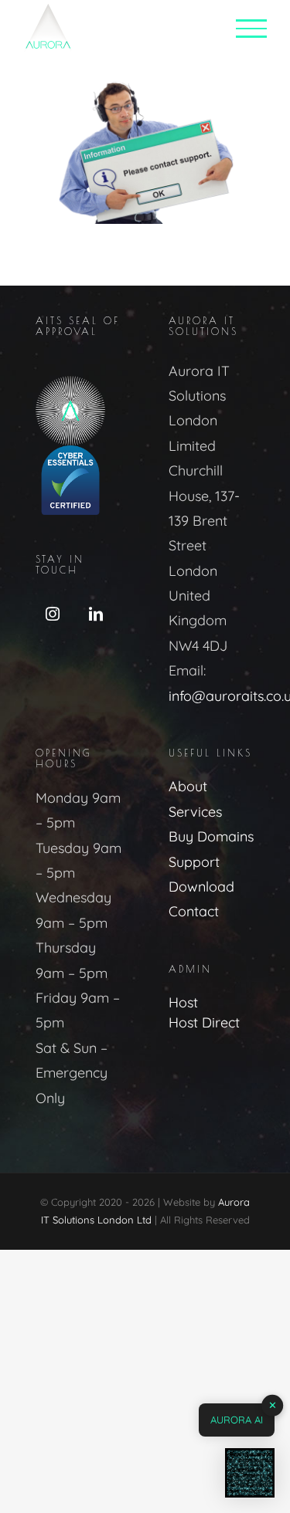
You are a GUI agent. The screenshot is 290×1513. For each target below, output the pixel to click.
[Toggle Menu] (251, 28)
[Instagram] (53, 614)
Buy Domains (211, 836)
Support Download (201, 874)
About (188, 786)
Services (195, 812)
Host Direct (204, 1022)
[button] (250, 1473)
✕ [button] (272, 1405)
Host (183, 1002)
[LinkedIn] (96, 614)
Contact (194, 911)
